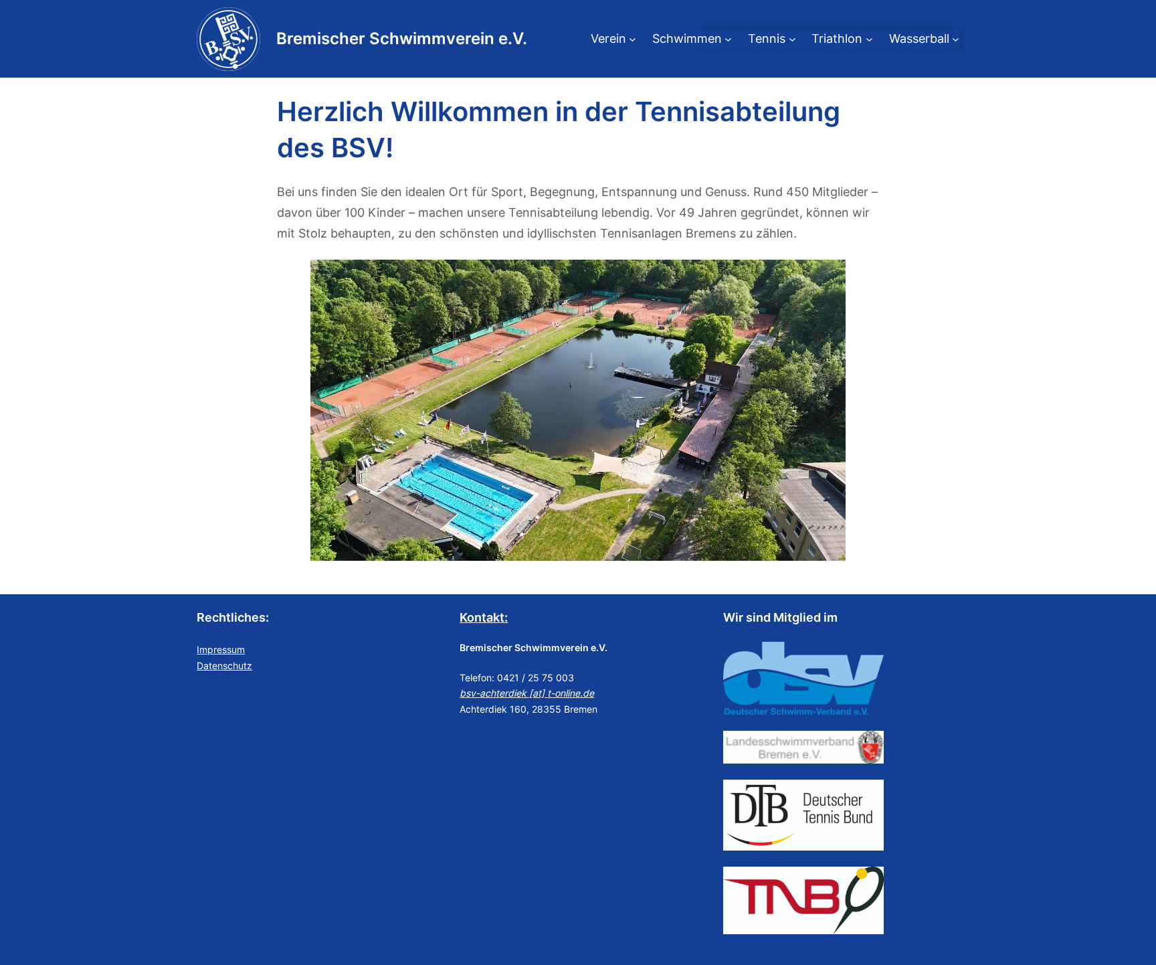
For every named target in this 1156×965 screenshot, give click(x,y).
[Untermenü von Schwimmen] (728, 39)
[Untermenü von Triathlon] (869, 39)
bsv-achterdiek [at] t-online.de (527, 693)
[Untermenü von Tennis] (792, 39)
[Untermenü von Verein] (632, 39)
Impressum (221, 649)
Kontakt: (484, 617)
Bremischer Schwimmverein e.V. (401, 38)
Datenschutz (224, 665)
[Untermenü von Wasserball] (955, 39)
